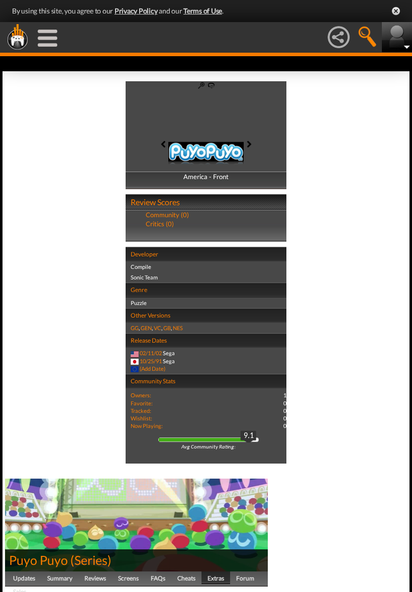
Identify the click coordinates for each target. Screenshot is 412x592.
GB (167, 328)
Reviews (95, 578)
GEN (146, 328)
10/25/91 (151, 361)
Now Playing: (147, 425)
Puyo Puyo (38, 559)
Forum (245, 578)
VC (157, 328)
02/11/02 (151, 353)
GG (135, 328)
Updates (24, 578)
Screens (128, 578)
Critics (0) (160, 224)
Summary (59, 578)
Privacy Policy (136, 11)
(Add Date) (152, 368)
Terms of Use (202, 11)
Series (91, 559)
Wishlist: (141, 418)
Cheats (186, 578)
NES (178, 328)
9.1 (249, 436)
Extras (216, 578)
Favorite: (142, 403)
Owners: (141, 395)
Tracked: (141, 410)
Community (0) (167, 215)
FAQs (158, 578)
